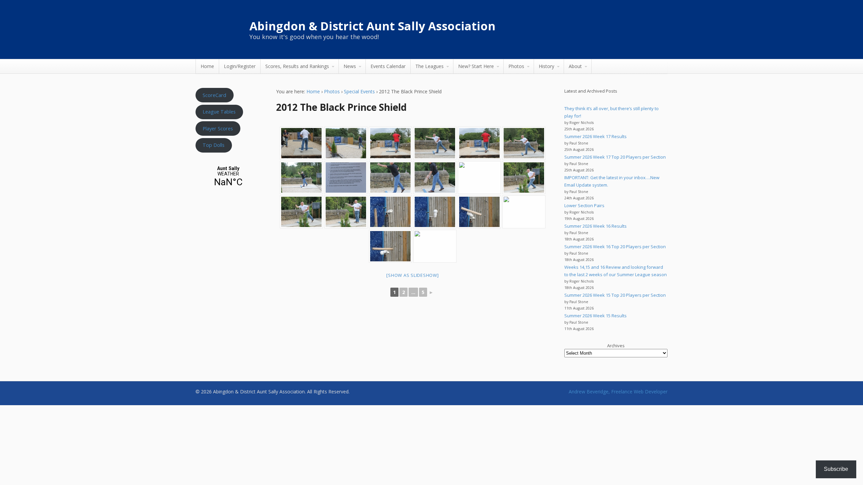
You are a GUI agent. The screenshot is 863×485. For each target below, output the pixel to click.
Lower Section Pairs (584, 205)
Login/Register (240, 66)
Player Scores (218, 128)
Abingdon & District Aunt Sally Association (372, 26)
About (575, 66)
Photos (516, 66)
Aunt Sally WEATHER (228, 177)
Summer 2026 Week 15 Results (595, 316)
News (350, 66)
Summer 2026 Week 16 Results (595, 226)
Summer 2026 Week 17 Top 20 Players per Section (615, 157)
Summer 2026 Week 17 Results (595, 136)
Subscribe (836, 469)
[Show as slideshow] (412, 275)
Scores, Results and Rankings (297, 66)
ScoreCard (214, 95)
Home (207, 66)
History (546, 66)
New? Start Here (476, 66)
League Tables (219, 111)
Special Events (359, 91)
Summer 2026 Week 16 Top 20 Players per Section (615, 247)
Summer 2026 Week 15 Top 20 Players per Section (615, 295)
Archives (616, 346)
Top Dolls (214, 144)
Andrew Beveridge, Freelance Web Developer (618, 391)
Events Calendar (388, 66)
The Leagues (429, 66)
